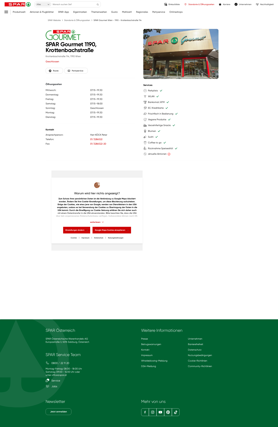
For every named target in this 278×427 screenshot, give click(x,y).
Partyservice (158, 12)
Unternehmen (195, 338)
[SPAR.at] (18, 4)
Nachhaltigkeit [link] (267, 4)
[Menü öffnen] (7, 12)
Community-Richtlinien (200, 366)
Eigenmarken (80, 12)
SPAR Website (54, 20)
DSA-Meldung (148, 366)
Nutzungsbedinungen (115, 238)
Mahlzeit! (127, 12)
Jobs (54, 386)
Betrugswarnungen (151, 344)
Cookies (74, 238)
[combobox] (43, 4)
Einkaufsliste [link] (174, 4)
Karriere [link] (226, 4)
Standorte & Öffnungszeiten (77, 20)
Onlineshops (176, 12)
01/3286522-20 (98, 143)
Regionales (142, 12)
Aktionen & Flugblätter (42, 12)
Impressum (85, 238)
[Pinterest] (168, 412)
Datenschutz (98, 238)
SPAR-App (63, 12)
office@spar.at (59, 375)
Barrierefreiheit (195, 344)
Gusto (114, 12)
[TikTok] (176, 412)
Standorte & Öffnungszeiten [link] (201, 4)
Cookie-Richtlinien (197, 360)
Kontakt (145, 349)
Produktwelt (19, 12)
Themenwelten (99, 12)
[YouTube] (160, 412)
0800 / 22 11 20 (60, 363)
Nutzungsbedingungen (200, 355)
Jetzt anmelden (58, 411)
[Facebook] (145, 412)
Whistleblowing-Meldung (154, 360)
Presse (144, 338)
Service (55, 380)
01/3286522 (96, 139)
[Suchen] (97, 4)
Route (55, 71)
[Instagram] (153, 412)
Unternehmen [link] (245, 4)
